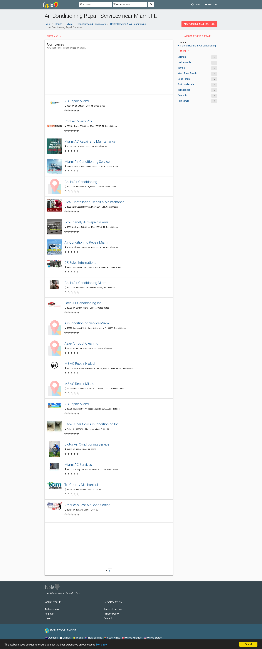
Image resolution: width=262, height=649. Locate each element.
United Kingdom (133, 637)
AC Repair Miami (76, 101)
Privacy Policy (111, 613)
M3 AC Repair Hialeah (80, 363)
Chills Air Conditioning (80, 182)
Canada (66, 637)
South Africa (113, 637)
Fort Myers (183, 100)
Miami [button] (183, 51)
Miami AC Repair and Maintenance (90, 141)
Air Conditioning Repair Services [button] (197, 37)
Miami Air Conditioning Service (87, 162)
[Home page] (50, 4)
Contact (108, 618)
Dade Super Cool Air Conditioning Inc (91, 424)
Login (47, 618)
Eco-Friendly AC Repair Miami (86, 222)
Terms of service (113, 609)
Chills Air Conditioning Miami (85, 283)
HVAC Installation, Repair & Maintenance (94, 202)
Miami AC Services (78, 464)
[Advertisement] (102, 73)
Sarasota (182, 95)
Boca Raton (184, 78)
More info (101, 644)
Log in (196, 4)
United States (154, 637)
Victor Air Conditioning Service (86, 444)
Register (212, 4)
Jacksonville (184, 62)
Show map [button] (52, 36)
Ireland (79, 637)
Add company (52, 609)
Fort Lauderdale (186, 84)
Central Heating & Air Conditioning (198, 45)
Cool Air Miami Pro (78, 121)
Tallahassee (184, 89)
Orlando (182, 56)
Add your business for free (199, 24)
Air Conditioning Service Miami (87, 323)
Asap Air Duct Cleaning (81, 343)
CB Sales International (80, 263)
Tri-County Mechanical (81, 485)
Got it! (248, 644)
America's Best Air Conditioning (87, 505)
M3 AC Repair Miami (79, 384)
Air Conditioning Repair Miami (86, 242)
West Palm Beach (187, 73)
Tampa (181, 67)
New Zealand (94, 637)
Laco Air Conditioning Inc (82, 303)
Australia (53, 637)
